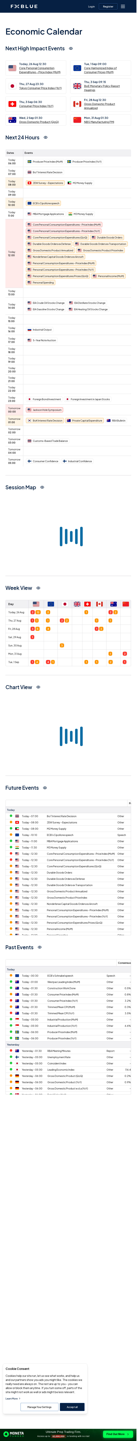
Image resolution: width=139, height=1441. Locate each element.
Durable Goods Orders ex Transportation (70, 885)
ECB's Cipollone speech (60, 834)
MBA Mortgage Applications (62, 841)
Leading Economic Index (60, 1069)
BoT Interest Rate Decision (61, 816)
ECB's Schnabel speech (60, 975)
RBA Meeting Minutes (59, 1050)
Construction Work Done (61, 988)
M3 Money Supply (56, 847)
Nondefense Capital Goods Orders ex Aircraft (72, 903)
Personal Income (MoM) (60, 928)
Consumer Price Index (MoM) (63, 994)
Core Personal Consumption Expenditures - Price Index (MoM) (81, 853)
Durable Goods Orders (59, 872)
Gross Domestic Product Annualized (67, 891)
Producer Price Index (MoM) (62, 1032)
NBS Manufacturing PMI (99, 122)
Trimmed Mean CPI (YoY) (60, 1013)
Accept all (72, 1406)
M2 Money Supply (56, 828)
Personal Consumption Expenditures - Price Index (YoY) (77, 916)
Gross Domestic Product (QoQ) (39, 122)
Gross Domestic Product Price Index (67, 897)
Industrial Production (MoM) (62, 1019)
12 (38, 612)
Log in (91, 6)
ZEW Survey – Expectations (62, 822)
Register (108, 6)
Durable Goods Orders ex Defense (66, 878)
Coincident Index (56, 1063)
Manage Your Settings (39, 1406)
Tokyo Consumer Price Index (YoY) (40, 88)
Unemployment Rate (59, 1057)
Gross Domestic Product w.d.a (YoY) (67, 1088)
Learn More (12, 1398)
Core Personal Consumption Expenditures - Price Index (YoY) (80, 859)
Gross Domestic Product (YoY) (64, 1082)
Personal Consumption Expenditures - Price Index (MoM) (78, 910)
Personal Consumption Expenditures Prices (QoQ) (74, 922)
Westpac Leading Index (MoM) (63, 981)
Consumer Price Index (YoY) (36, 106)
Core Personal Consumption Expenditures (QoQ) (74, 866)
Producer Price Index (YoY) (61, 1038)
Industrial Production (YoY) (62, 1025)
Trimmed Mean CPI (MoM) (61, 1006)
